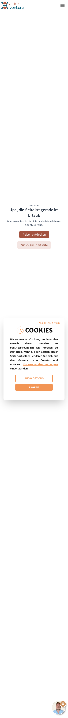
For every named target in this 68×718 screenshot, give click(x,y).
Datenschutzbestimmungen (40, 364)
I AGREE (34, 387)
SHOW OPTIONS (34, 378)
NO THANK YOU (49, 323)
